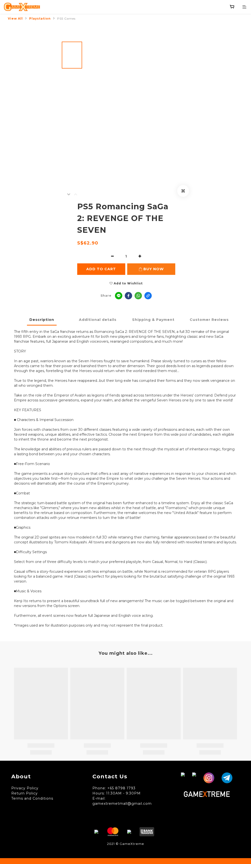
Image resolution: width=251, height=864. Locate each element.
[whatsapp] (138, 295)
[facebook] (128, 295)
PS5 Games (66, 18)
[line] (118, 295)
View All (15, 18)
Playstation (40, 18)
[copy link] (148, 295)
